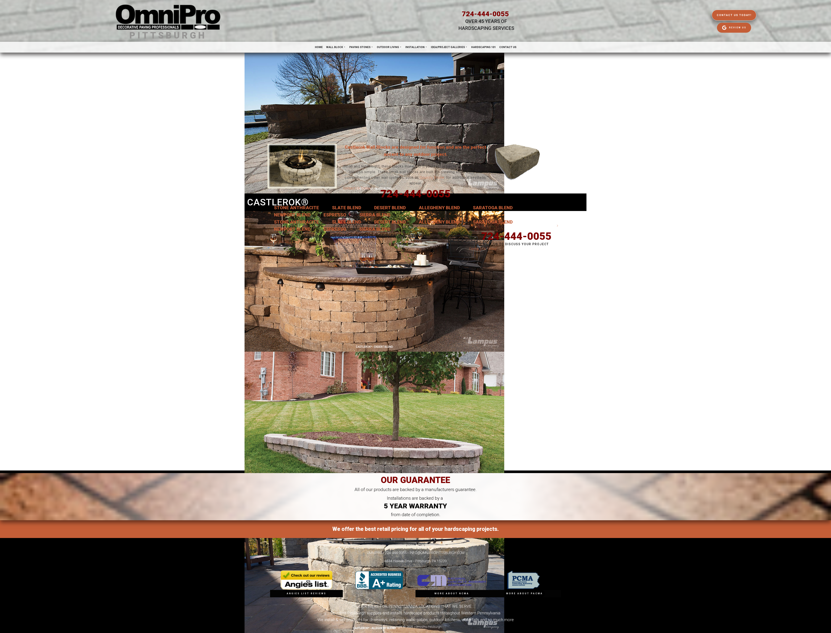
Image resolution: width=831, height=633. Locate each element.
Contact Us (507, 47)
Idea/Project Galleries (448, 47)
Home (319, 47)
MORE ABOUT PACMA (524, 593)
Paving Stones (359, 47)
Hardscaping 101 (483, 47)
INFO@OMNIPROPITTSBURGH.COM (436, 553)
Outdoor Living (388, 47)
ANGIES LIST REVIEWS (306, 593)
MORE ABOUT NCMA (452, 593)
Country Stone (432, 178)
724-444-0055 (485, 14)
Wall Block (334, 47)
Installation (415, 47)
